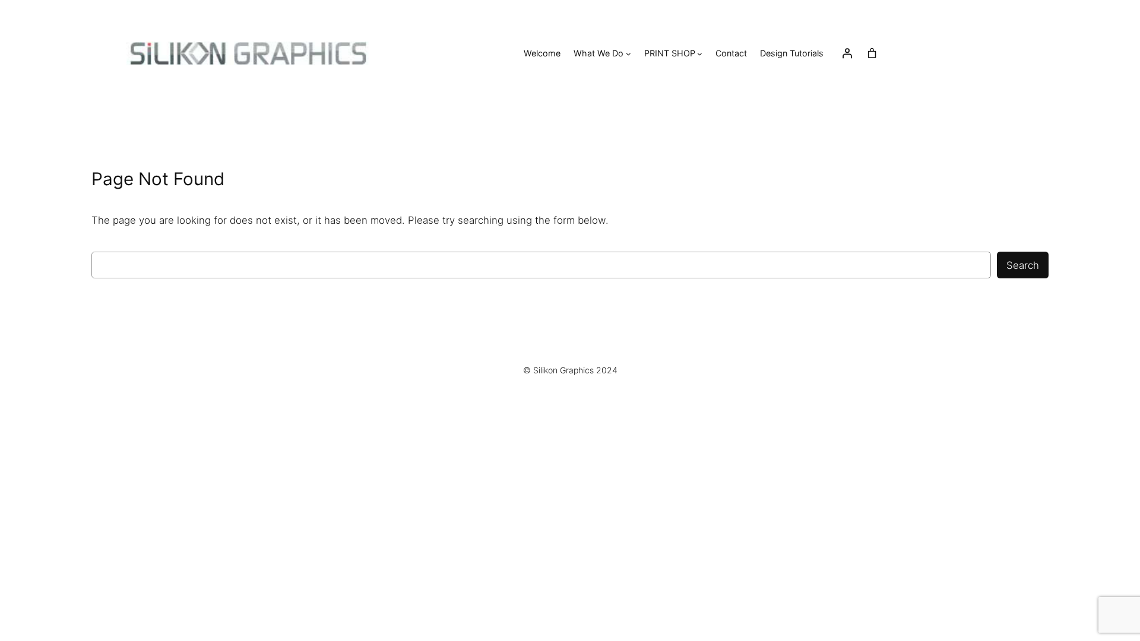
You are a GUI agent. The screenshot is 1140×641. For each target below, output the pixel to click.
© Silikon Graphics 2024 (570, 370)
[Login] (847, 53)
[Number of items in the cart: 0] (872, 53)
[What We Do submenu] (628, 53)
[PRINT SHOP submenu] (699, 53)
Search (1022, 265)
